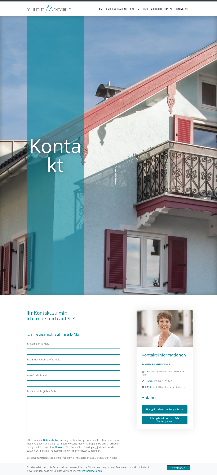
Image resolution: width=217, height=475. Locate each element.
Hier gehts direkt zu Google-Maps (164, 409)
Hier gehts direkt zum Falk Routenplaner (164, 420)
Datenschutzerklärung (55, 440)
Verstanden (178, 468)
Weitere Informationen (89, 470)
